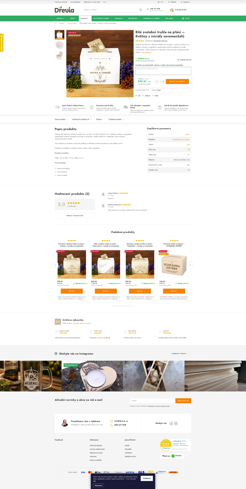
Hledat (140, 9)
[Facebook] (171, 423)
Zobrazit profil (179, 354)
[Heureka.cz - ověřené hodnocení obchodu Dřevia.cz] (175, 445)
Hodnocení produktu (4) (80, 119)
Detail (72, 291)
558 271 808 (155, 9)
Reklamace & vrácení (96, 453)
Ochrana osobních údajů (97, 449)
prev (56, 265)
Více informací (146, 52)
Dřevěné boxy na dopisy (181, 139)
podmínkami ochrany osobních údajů (159, 406)
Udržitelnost (128, 453)
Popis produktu (60, 119)
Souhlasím (146, 478)
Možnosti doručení (185, 60)
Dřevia (159, 90)
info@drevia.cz (121, 421)
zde (94, 481)
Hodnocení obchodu (61, 2)
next (190, 265)
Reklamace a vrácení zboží (92, 2)
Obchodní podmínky (96, 445)
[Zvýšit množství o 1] (163, 81)
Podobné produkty (115, 119)
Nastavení (98, 485)
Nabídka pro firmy (130, 456)
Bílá (188, 144)
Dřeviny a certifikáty (96, 460)
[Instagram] (175, 423)
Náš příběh (128, 449)
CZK (161, 2)
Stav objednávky (75, 2)
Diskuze (99, 119)
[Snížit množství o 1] (157, 81)
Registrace (186, 2)
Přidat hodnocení (75, 216)
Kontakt (127, 445)
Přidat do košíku (177, 81)
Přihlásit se (183, 401)
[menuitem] (61, 18)
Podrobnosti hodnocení (160, 41)
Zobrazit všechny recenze (82, 323)
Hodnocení (93, 456)
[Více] (185, 18)
